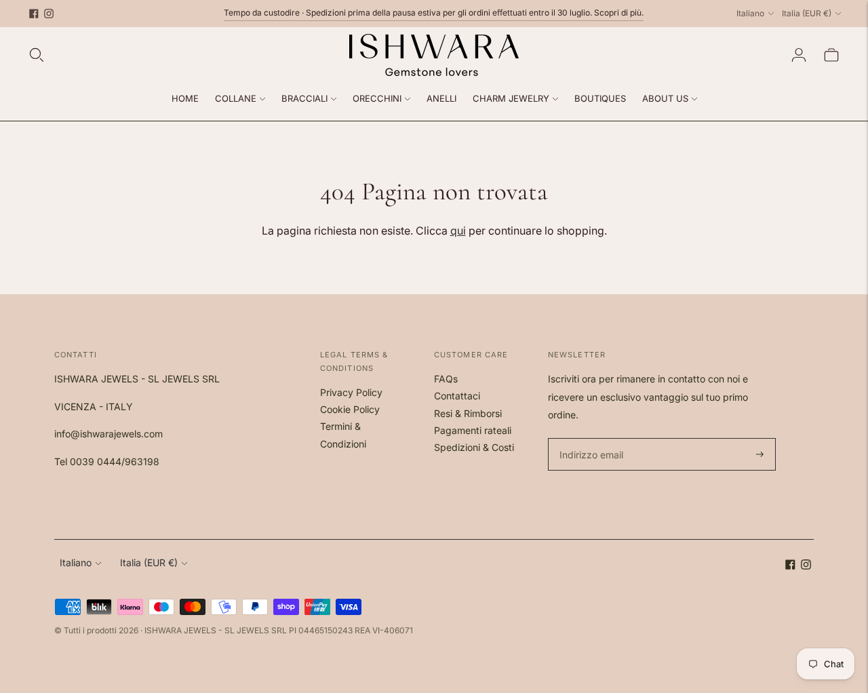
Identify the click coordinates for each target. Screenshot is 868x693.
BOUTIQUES (600, 98)
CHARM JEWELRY (511, 98)
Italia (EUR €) (806, 13)
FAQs (446, 378)
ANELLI (441, 98)
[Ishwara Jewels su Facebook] (34, 13)
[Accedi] (798, 55)
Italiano (750, 13)
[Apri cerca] (36, 55)
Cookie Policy (350, 409)
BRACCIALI (304, 98)
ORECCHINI (377, 98)
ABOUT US (665, 98)
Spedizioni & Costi (474, 447)
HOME (185, 98)
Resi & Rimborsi (468, 413)
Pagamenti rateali (472, 430)
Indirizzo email (589, 438)
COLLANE (235, 98)
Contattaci (457, 395)
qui (458, 230)
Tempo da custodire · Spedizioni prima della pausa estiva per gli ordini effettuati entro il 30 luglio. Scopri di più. (434, 12)
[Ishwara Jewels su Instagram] (49, 13)
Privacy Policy (351, 392)
